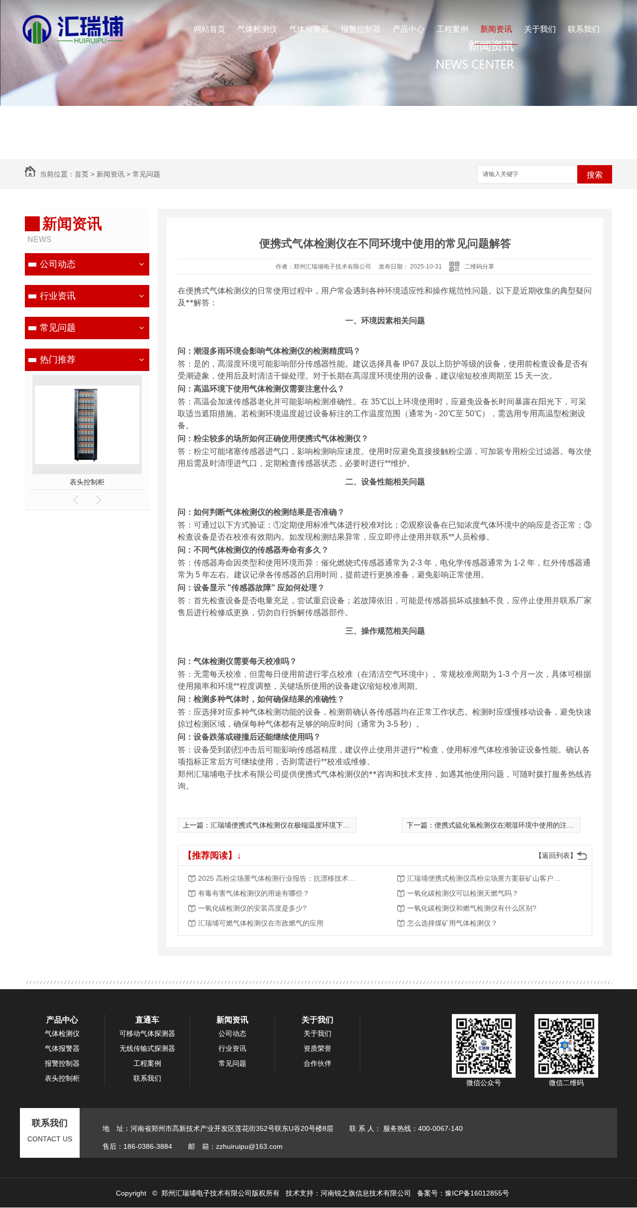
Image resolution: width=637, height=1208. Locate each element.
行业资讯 (58, 296)
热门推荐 (58, 360)
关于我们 (540, 29)
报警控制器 (361, 29)
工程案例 (452, 29)
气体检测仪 (257, 29)
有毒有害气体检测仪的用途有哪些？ (254, 893)
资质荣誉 (317, 1048)
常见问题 (146, 174)
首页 (82, 174)
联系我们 (584, 29)
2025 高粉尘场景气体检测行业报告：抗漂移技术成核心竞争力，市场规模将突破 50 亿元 (277, 878)
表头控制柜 (87, 482)
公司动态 (58, 264)
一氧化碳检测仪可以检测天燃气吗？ (463, 893)
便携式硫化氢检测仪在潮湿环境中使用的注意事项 (511, 825)
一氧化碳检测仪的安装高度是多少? (252, 908)
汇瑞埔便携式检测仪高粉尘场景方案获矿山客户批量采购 (486, 878)
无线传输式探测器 (147, 1048)
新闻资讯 (496, 29)
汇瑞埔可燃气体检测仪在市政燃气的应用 (260, 923)
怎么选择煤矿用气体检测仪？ (452, 923)
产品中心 (409, 29)
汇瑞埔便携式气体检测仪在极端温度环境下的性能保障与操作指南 (312, 825)
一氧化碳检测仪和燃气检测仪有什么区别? (471, 908)
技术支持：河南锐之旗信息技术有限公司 (348, 1193)
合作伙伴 (317, 1063)
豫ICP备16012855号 (477, 1193)
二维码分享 (479, 266)
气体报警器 (309, 29)
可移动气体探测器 (147, 1033)
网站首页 (209, 29)
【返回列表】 (556, 855)
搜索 (595, 175)
